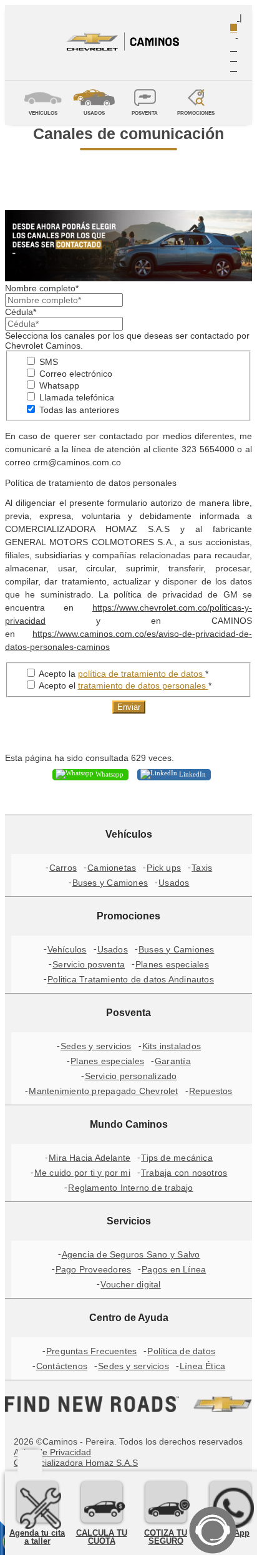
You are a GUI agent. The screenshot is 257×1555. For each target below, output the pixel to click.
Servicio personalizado (131, 1076)
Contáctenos (61, 1366)
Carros (63, 868)
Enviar (128, 707)
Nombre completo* (42, 288)
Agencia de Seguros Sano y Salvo (131, 1254)
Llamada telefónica (75, 397)
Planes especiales (172, 964)
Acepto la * (122, 674)
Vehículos (67, 949)
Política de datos (181, 1351)
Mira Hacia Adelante (89, 1158)
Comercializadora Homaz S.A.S (76, 1463)
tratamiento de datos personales (143, 685)
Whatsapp (58, 385)
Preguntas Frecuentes (91, 1351)
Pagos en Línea (174, 1269)
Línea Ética (202, 1366)
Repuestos (211, 1091)
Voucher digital (130, 1284)
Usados (173, 883)
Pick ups (164, 868)
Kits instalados (171, 1046)
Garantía (173, 1061)
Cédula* (20, 312)
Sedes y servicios (96, 1046)
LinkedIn (191, 773)
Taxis (202, 868)
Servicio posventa (88, 964)
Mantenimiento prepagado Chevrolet (103, 1091)
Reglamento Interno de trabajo (130, 1188)
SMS (47, 362)
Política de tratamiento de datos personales (91, 483)
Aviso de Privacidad (52, 1452)
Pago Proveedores (94, 1269)
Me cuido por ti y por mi (82, 1173)
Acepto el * (124, 685)
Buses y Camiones (110, 883)
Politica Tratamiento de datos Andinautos (130, 979)
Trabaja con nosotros (184, 1173)
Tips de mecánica (177, 1158)
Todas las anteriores (78, 410)
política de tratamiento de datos (141, 674)
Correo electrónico (74, 374)
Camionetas (111, 868)
